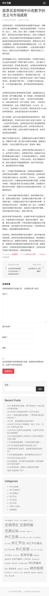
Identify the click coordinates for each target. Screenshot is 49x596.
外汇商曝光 (14, 493)
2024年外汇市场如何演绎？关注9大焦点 (23, 411)
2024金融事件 (9, 520)
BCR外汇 (16, 520)
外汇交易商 (14, 486)
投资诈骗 (26, 555)
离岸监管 (14, 563)
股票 (34, 254)
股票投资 (12, 568)
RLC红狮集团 (24, 520)
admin (21, 20)
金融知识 (40, 573)
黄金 (6, 576)
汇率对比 (27, 559)
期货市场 (36, 555)
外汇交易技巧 (15, 490)
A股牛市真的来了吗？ (15, 470)
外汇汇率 (33, 550)
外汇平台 (13, 496)
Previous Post (14, 269)
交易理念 (12, 524)
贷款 (21, 572)
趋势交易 (27, 572)
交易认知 (12, 530)
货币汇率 (16, 572)
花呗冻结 (20, 569)
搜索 (6, 385)
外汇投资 (23, 549)
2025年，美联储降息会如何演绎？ (21, 421)
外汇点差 (40, 550)
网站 (4, 348)
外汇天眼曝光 (37, 537)
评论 (4, 294)
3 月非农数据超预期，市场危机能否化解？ (24, 442)
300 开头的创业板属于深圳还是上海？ (22, 445)
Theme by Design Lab (32, 591)
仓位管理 (22, 531)
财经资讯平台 (9, 572)
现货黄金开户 (36, 559)
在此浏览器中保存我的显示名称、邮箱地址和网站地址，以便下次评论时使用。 (22, 363)
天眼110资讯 (15, 506)
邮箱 (4, 337)
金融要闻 (15, 254)
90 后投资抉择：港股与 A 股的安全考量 (23, 467)
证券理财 (26, 569)
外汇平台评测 (10, 549)
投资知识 (29, 254)
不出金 (31, 520)
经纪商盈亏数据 (22, 563)
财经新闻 (36, 568)
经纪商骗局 (35, 563)
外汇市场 (7, 544)
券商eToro (29, 531)
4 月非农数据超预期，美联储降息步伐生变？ (25, 454)
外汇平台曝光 (34, 543)
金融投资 (33, 572)
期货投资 (8, 559)
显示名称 (6, 326)
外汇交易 (12, 536)
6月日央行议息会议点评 (16, 458)
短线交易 (7, 563)
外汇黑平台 (16, 555)
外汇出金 (22, 537)
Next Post (34, 267)
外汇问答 (13, 503)
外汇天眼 (6, 3)
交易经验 (26, 524)
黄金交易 (11, 576)
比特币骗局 (17, 559)
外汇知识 (13, 500)
